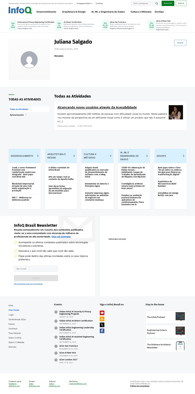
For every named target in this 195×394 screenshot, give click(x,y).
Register (168, 3)
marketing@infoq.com (78, 384)
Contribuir (13, 328)
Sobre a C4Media (16, 342)
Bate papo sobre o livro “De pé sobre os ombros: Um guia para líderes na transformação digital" (170, 171)
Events (12, 324)
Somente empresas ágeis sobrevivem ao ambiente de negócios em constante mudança (97, 196)
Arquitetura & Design (74, 11)
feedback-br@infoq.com (14, 385)
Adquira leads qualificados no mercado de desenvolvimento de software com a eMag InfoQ (96, 172)
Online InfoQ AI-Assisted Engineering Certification (76, 338)
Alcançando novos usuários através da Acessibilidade (97, 107)
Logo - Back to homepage (20, 10)
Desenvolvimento (46, 11)
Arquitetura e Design (56, 156)
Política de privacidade (139, 386)
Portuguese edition (84, 3)
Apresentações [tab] (18, 115)
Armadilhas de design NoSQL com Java (168, 194)
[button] (36, 278)
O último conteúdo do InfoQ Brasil (59, 168)
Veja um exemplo (61, 236)
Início (11, 305)
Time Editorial (15, 333)
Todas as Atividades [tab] (19, 109)
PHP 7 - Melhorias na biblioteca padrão (21, 198)
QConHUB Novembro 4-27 (119, 284)
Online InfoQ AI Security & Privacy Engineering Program (75, 313)
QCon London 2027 (68, 360)
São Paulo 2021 (152, 284)
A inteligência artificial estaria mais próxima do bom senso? (133, 186)
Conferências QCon (17, 319)
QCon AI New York (67, 353)
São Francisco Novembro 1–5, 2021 (162, 287)
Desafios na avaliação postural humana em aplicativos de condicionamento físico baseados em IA (132, 200)
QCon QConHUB (128, 245)
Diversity (12, 347)
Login (11, 315)
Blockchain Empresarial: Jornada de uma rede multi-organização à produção (23, 187)
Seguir (180, 43)
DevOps (159, 11)
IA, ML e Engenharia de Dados (108, 11)
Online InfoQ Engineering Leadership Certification (76, 329)
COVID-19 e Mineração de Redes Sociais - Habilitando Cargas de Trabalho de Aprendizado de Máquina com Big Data (133, 172)
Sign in (181, 3)
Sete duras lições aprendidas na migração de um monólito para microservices (60, 189)
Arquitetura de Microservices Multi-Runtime (167, 183)
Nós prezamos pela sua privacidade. (28, 284)
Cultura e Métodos (141, 11)
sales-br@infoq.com (34, 385)
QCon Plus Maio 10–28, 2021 (120, 287)
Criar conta (14, 310)
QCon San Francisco (68, 346)
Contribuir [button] (99, 3)
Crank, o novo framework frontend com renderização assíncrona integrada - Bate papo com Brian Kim (24, 172)
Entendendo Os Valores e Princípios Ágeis (97, 185)
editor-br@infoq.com (54, 385)
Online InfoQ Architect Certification (76, 321)
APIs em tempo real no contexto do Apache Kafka (61, 178)
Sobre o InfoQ (15, 338)
